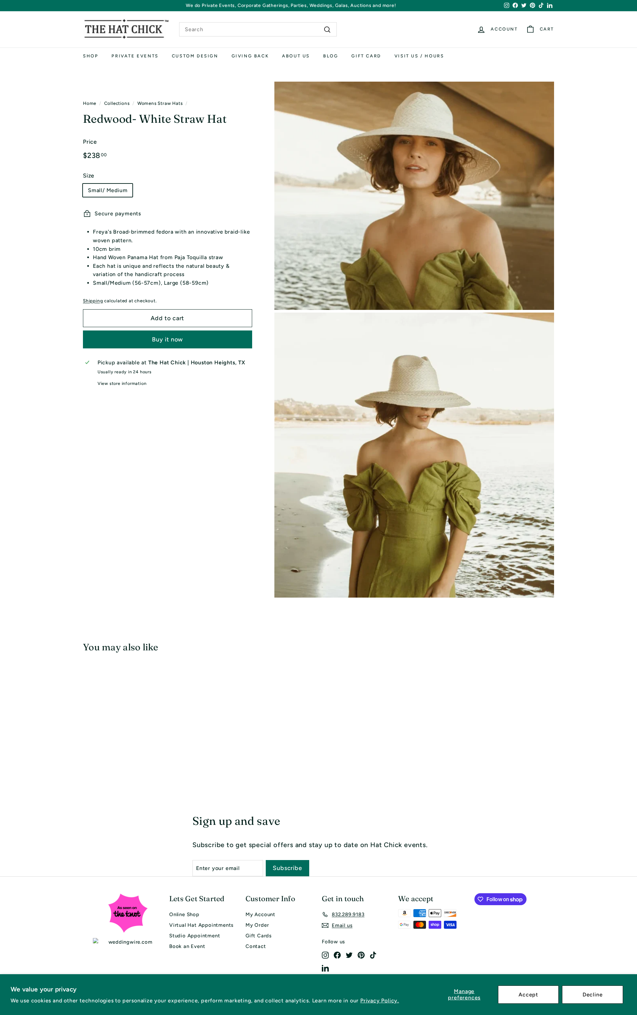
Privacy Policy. (379, 1000)
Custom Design (195, 55)
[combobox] (258, 29)
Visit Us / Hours (419, 55)
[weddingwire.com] (128, 942)
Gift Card (366, 55)
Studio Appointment (194, 936)
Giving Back (250, 55)
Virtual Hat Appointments (201, 925)
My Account (260, 914)
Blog (330, 55)
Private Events (134, 55)
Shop (90, 55)
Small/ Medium (107, 190)
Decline (593, 994)
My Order (257, 925)
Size (88, 175)
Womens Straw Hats (160, 103)
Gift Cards (259, 936)
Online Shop (184, 914)
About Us (296, 55)
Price (90, 141)
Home (89, 103)
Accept (528, 994)
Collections (117, 103)
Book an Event (187, 946)
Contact (256, 946)
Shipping (93, 300)
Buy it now (167, 339)
